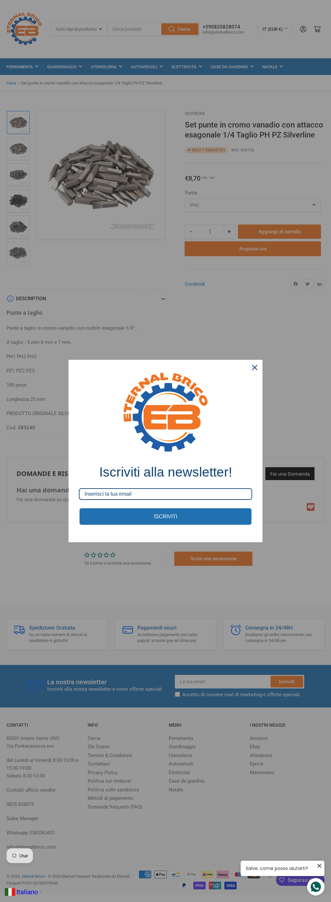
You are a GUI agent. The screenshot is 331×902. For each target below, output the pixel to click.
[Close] (254, 367)
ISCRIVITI (165, 516)
